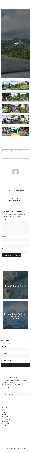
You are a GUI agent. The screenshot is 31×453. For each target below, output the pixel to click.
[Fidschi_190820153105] (6, 108)
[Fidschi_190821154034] (24, 119)
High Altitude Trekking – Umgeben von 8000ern (15, 316)
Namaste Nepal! (8, 382)
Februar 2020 (5, 416)
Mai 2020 (3, 410)
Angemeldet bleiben (8, 360)
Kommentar (5, 219)
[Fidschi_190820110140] (6, 85)
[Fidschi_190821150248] (15, 153)
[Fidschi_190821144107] (24, 153)
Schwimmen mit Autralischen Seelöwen (15, 380)
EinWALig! (10, 386)
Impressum (15, 445)
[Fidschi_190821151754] (24, 142)
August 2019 (4, 427)
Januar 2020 (4, 418)
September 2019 (5, 425)
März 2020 (4, 414)
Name (4, 236)
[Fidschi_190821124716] (24, 85)
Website (4, 248)
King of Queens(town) (15, 286)
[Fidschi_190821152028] (6, 142)
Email (4, 242)
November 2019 (5, 421)
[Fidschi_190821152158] (6, 119)
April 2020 (4, 412)
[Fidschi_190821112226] (15, 85)
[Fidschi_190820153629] (24, 97)
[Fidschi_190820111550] (15, 97)
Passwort (3, 353)
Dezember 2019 (5, 419)
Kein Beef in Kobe (16, 384)
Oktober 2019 (5, 423)
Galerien (9, 6)
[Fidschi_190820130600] (15, 108)
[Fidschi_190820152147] (24, 108)
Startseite (3, 6)
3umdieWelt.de (11, 2)
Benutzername (5, 346)
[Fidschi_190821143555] (6, 131)
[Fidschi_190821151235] (24, 131)
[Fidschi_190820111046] (6, 97)
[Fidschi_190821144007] (15, 131)
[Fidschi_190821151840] (15, 142)
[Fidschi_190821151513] (6, 153)
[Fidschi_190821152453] (15, 119)
